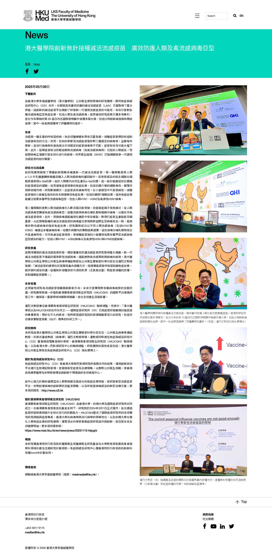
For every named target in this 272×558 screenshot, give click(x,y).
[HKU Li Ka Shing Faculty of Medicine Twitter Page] (231, 527)
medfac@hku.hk (35, 532)
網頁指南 (208, 514)
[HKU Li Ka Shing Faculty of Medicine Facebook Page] (204, 527)
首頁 (28, 64)
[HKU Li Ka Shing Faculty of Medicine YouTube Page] (213, 527)
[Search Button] (233, 15)
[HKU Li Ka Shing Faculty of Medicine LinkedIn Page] (222, 527)
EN (241, 16)
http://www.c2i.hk (52, 390)
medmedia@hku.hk (84, 474)
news (36, 64)
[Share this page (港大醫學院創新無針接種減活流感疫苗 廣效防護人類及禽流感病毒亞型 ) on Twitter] (35, 72)
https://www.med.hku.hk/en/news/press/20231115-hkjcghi (61, 430)
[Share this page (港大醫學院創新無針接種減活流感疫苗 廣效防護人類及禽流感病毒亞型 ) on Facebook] (27, 72)
